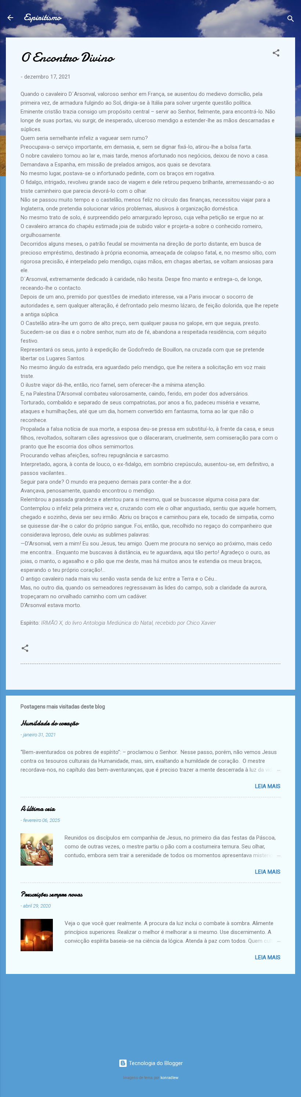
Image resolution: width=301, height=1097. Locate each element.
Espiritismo (42, 17)
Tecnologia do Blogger (155, 1063)
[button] (276, 54)
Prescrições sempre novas (51, 894)
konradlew (169, 1077)
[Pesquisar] (290, 20)
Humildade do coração (49, 723)
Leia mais (267, 786)
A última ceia (38, 808)
